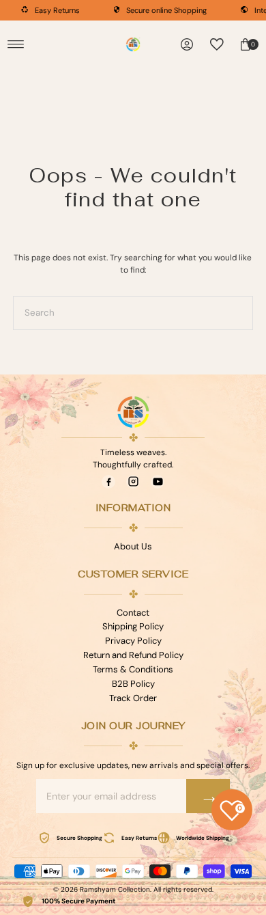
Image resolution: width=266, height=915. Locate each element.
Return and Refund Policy (133, 655)
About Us (133, 546)
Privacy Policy (133, 640)
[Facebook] (108, 482)
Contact (133, 612)
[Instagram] (133, 482)
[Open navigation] (16, 44)
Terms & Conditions (133, 669)
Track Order (133, 698)
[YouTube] (157, 482)
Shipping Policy (133, 626)
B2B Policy (133, 683)
